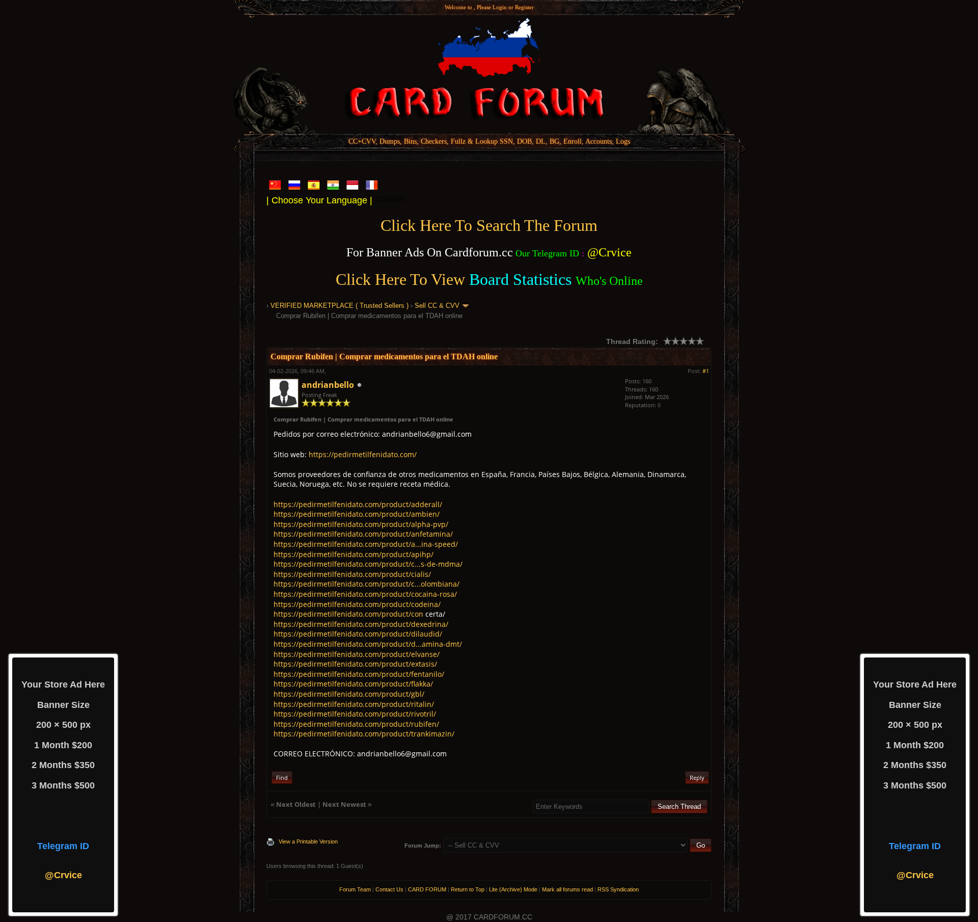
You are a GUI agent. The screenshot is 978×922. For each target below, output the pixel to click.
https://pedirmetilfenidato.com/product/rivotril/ (355, 714)
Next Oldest (296, 804)
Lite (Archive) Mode (513, 889)
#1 (705, 371)
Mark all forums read (567, 889)
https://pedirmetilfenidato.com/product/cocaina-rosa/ (365, 594)
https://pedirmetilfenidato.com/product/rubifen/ (356, 724)
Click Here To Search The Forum (489, 225)
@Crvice (63, 875)
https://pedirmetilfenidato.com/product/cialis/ (352, 574)
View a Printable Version (308, 841)
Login (500, 7)
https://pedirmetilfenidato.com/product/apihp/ (353, 554)
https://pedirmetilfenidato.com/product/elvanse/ (357, 654)
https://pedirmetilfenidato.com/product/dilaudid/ (358, 634)
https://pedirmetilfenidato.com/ (363, 454)
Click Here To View (400, 279)
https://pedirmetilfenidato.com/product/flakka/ (353, 684)
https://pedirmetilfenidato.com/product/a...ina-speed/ (366, 544)
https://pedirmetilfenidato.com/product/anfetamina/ (363, 534)
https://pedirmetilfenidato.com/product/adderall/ (358, 504)
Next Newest (344, 804)
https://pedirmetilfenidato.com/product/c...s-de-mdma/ (368, 564)
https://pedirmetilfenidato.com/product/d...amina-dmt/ (368, 644)
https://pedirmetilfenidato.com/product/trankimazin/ (364, 734)
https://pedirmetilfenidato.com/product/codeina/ (357, 604)
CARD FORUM (427, 889)
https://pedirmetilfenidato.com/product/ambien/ (357, 514)
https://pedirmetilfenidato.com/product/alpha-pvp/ (361, 524)
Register (524, 7)
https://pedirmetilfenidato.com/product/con (348, 614)
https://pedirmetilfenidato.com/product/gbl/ (349, 694)
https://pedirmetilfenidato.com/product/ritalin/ (354, 704)
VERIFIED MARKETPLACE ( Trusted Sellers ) (339, 305)
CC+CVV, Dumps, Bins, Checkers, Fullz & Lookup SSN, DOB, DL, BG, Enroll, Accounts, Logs (489, 141)
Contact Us (389, 889)
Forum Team (355, 889)
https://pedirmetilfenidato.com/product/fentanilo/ (359, 674)
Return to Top (467, 889)
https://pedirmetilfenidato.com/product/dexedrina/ (361, 624)
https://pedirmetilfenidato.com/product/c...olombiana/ (366, 584)
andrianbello (328, 384)
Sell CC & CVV (437, 305)
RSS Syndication (618, 889)
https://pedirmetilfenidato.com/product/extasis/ (355, 664)
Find (282, 777)
